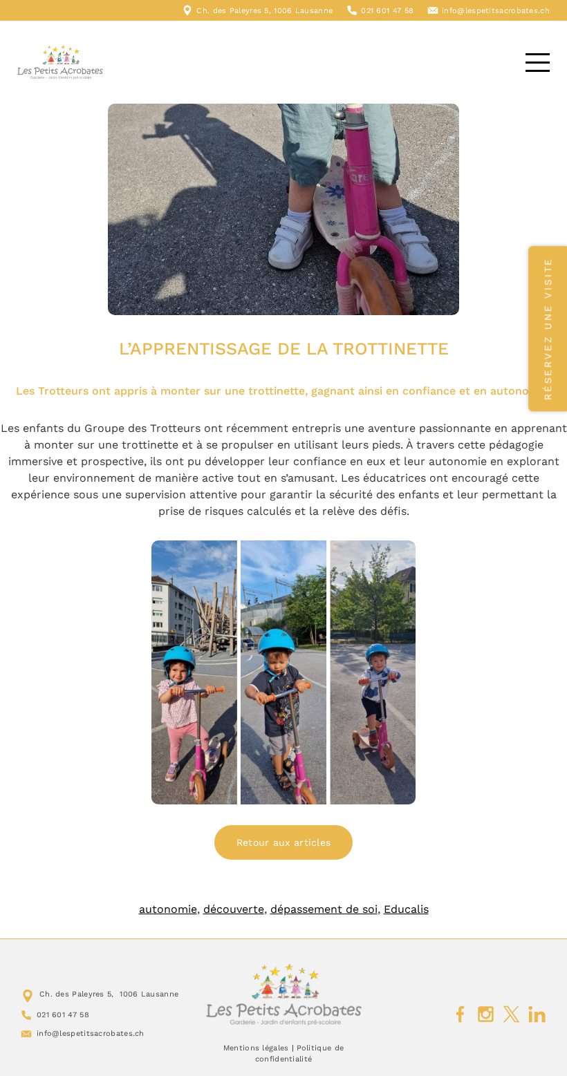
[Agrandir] (398, 558)
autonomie (168, 909)
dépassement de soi (324, 909)
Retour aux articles (283, 842)
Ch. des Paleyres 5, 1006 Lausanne (264, 10)
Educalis (406, 909)
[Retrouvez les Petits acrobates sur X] (511, 1014)
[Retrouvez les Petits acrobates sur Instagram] (485, 1014)
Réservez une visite (547, 328)
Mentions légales (256, 1048)
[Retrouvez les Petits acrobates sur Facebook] (460, 1014)
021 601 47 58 (387, 10)
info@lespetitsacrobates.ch (496, 10)
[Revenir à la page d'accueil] (284, 994)
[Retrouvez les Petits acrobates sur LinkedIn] (537, 1014)
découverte (233, 909)
